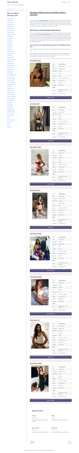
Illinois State (9, 43)
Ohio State (9, 86)
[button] (70, 2)
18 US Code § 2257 (11, 119)
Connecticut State (11, 30)
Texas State (9, 102)
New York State (10, 80)
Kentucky (15, 4)
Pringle (34, 415)
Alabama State (10, 18)
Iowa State (9, 47)
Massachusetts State (11, 59)
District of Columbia (11, 34)
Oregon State (10, 90)
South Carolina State (11, 96)
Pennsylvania (34, 417)
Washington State (10, 109)
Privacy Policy (10, 121)
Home (8, 4)
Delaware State (10, 32)
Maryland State (10, 57)
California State (10, 26)
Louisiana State (10, 53)
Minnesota (34, 429)
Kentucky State (10, 51)
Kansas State (10, 49)
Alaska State (9, 20)
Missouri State (10, 67)
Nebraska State (10, 71)
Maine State (9, 55)
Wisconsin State (10, 113)
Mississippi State (10, 65)
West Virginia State (11, 111)
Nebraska (53, 429)
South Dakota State (11, 98)
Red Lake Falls (35, 428)
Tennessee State (10, 100)
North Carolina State (11, 82)
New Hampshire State (11, 74)
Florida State (9, 36)
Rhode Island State (11, 94)
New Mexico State (11, 78)
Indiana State (10, 45)
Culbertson (54, 428)
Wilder (53, 415)
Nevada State (10, 73)
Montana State (10, 69)
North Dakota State (11, 84)
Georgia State (10, 38)
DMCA (8, 125)
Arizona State (10, 22)
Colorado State (10, 28)
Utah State (9, 104)
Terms (8, 123)
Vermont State (10, 105)
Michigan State (10, 61)
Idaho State (9, 42)
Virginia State (10, 107)
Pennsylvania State (11, 92)
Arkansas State (10, 24)
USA (69, 2)
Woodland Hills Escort (43, 20)
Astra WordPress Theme (49, 450)
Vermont (54, 417)
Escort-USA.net (12, 2)
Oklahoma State (10, 88)
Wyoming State (10, 115)
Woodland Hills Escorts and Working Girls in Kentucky (48, 14)
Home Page (64, 2)
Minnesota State (10, 63)
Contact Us (9, 127)
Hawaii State (9, 40)
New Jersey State (10, 76)
